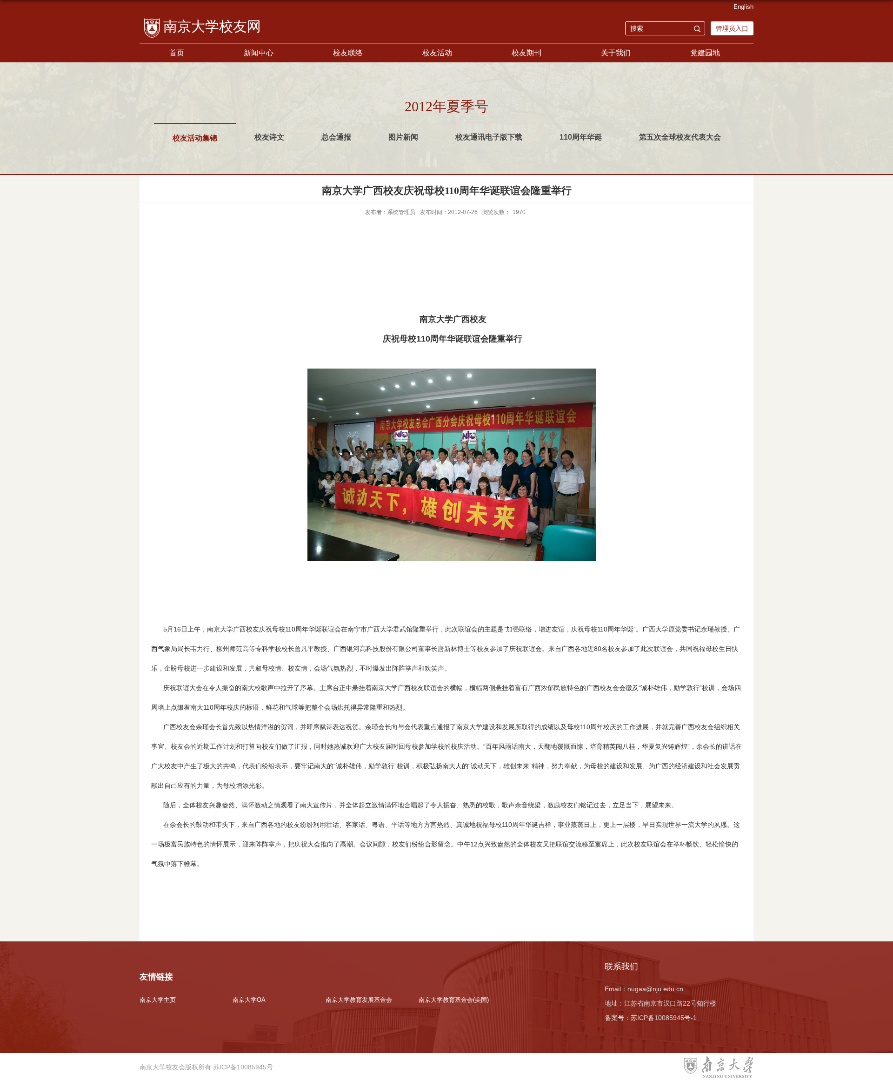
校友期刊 (526, 53)
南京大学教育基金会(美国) (454, 999)
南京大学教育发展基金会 (359, 999)
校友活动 (437, 53)
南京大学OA (249, 999)
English (743, 6)
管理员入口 (732, 28)
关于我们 (616, 53)
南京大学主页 (158, 999)
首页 (176, 53)
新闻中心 (258, 53)
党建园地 (705, 53)
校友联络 (348, 53)
